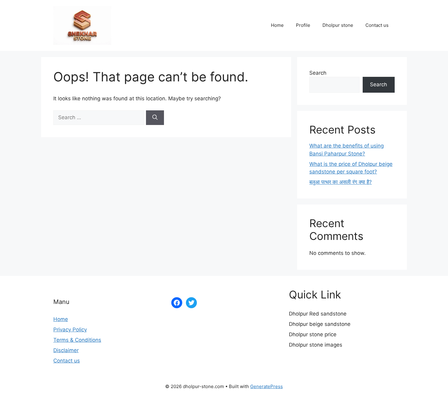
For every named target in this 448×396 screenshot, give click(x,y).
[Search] (155, 117)
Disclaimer (66, 350)
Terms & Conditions (77, 340)
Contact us (377, 25)
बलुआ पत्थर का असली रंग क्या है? (340, 182)
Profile (303, 25)
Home (277, 25)
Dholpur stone (337, 25)
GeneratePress (266, 386)
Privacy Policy (70, 329)
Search (317, 73)
